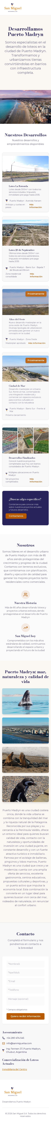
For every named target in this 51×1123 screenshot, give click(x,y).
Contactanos (16, 516)
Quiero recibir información (25, 1016)
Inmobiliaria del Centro (14, 1069)
